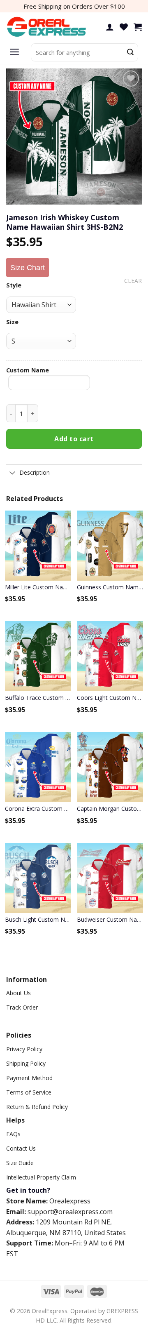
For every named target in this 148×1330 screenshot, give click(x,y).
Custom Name (27, 370)
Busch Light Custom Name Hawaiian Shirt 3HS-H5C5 (38, 919)
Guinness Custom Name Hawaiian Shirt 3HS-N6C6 (110, 587)
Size (12, 322)
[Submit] (130, 52)
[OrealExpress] (47, 27)
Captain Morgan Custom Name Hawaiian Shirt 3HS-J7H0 (110, 808)
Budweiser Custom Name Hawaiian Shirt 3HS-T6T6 (110, 919)
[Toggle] (12, 473)
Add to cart (73, 438)
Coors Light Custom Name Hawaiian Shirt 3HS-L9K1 (110, 697)
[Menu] (14, 52)
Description (34, 472)
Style (13, 285)
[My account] (110, 27)
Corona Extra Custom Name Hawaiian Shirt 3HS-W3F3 (38, 808)
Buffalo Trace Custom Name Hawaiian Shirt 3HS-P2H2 (38, 697)
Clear (133, 281)
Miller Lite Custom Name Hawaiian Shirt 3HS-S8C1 (38, 587)
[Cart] (138, 27)
